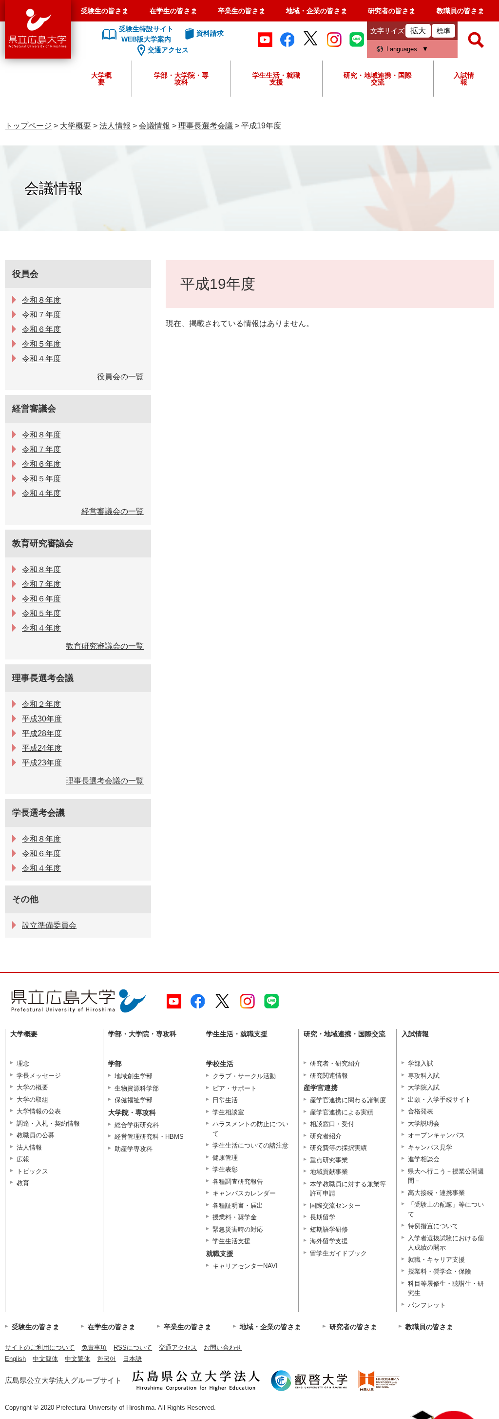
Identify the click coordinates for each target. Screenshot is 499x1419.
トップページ (28, 126)
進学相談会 (424, 1159)
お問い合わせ (223, 1347)
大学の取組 (32, 1099)
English (15, 1358)
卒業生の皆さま (242, 11)
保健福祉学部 (134, 1100)
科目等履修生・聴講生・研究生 (446, 1288)
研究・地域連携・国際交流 (378, 78)
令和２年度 (41, 704)
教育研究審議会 (43, 543)
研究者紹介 (326, 1136)
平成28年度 (42, 733)
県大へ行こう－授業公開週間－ (446, 1176)
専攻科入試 (424, 1075)
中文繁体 (77, 1358)
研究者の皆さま (392, 11)
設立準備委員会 (49, 925)
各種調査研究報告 (237, 1181)
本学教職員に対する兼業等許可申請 (348, 1188)
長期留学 (322, 1217)
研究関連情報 (329, 1075)
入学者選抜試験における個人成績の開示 (446, 1243)
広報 (23, 1159)
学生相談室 (228, 1112)
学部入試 (420, 1063)
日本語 (132, 1358)
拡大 (418, 30)
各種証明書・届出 (237, 1205)
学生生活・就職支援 (276, 78)
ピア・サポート (234, 1088)
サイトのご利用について (40, 1347)
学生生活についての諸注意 (250, 1145)
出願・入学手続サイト (439, 1099)
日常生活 (225, 1100)
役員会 (25, 274)
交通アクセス (178, 1347)
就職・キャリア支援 (436, 1259)
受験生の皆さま (105, 11)
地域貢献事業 (329, 1171)
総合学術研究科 (137, 1125)
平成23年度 (42, 763)
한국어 (106, 1358)
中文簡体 (45, 1358)
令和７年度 (41, 314)
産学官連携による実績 (341, 1112)
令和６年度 (41, 329)
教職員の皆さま (460, 11)
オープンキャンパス (436, 1135)
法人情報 (115, 126)
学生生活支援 (231, 1241)
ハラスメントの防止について (250, 1128)
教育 (23, 1183)
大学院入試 (424, 1087)
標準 (443, 31)
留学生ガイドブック (338, 1253)
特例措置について (433, 1226)
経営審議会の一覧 (112, 511)
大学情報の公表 (39, 1111)
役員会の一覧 (120, 376)
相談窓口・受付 (332, 1124)
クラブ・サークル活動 (244, 1076)
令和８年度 (41, 300)
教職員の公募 (36, 1135)
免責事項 (94, 1347)
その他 (25, 899)
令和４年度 (41, 358)
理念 (23, 1063)
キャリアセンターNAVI (245, 1266)
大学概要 (101, 78)
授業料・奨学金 (234, 1217)
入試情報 (464, 78)
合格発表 (420, 1111)
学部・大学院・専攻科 (181, 78)
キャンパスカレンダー (244, 1193)
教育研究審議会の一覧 (105, 646)
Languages (401, 49)
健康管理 (225, 1157)
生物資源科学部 (137, 1088)
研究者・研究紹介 (335, 1063)
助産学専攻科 (134, 1148)
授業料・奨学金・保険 (439, 1271)
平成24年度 (42, 748)
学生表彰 (225, 1169)
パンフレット (427, 1305)
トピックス (32, 1171)
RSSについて (133, 1347)
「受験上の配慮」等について (446, 1209)
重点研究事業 (329, 1160)
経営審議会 (34, 408)
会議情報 (154, 126)
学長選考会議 (38, 813)
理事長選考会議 (205, 126)
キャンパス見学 (430, 1147)
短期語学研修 (329, 1229)
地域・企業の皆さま (316, 11)
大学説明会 (424, 1123)
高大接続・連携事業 (436, 1192)
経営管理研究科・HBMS (149, 1136)
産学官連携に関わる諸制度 (348, 1100)
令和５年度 (41, 344)
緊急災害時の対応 (237, 1229)
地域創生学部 (134, 1076)
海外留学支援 (329, 1241)
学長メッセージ (39, 1075)
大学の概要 (32, 1087)
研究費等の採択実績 (338, 1148)
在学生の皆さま (173, 11)
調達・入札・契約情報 (48, 1123)
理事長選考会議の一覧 (105, 781)
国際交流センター (335, 1205)
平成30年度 (42, 719)
